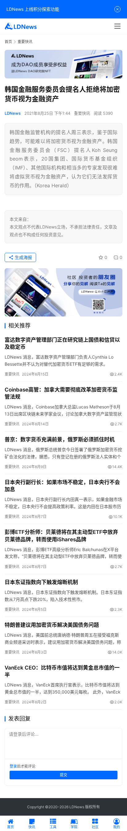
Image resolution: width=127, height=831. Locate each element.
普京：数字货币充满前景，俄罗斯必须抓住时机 (60, 439)
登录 (13, 766)
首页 (8, 41)
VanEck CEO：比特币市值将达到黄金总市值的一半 (62, 671)
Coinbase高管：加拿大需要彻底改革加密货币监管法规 (61, 393)
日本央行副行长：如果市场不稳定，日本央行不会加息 (62, 485)
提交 (63, 775)
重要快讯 (82, 113)
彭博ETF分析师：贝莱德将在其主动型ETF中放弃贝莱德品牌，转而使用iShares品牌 (61, 535)
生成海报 (23, 257)
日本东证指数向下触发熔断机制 (41, 582)
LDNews (13, 113)
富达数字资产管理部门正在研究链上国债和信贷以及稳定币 (62, 343)
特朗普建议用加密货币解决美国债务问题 (52, 625)
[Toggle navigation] (117, 26)
